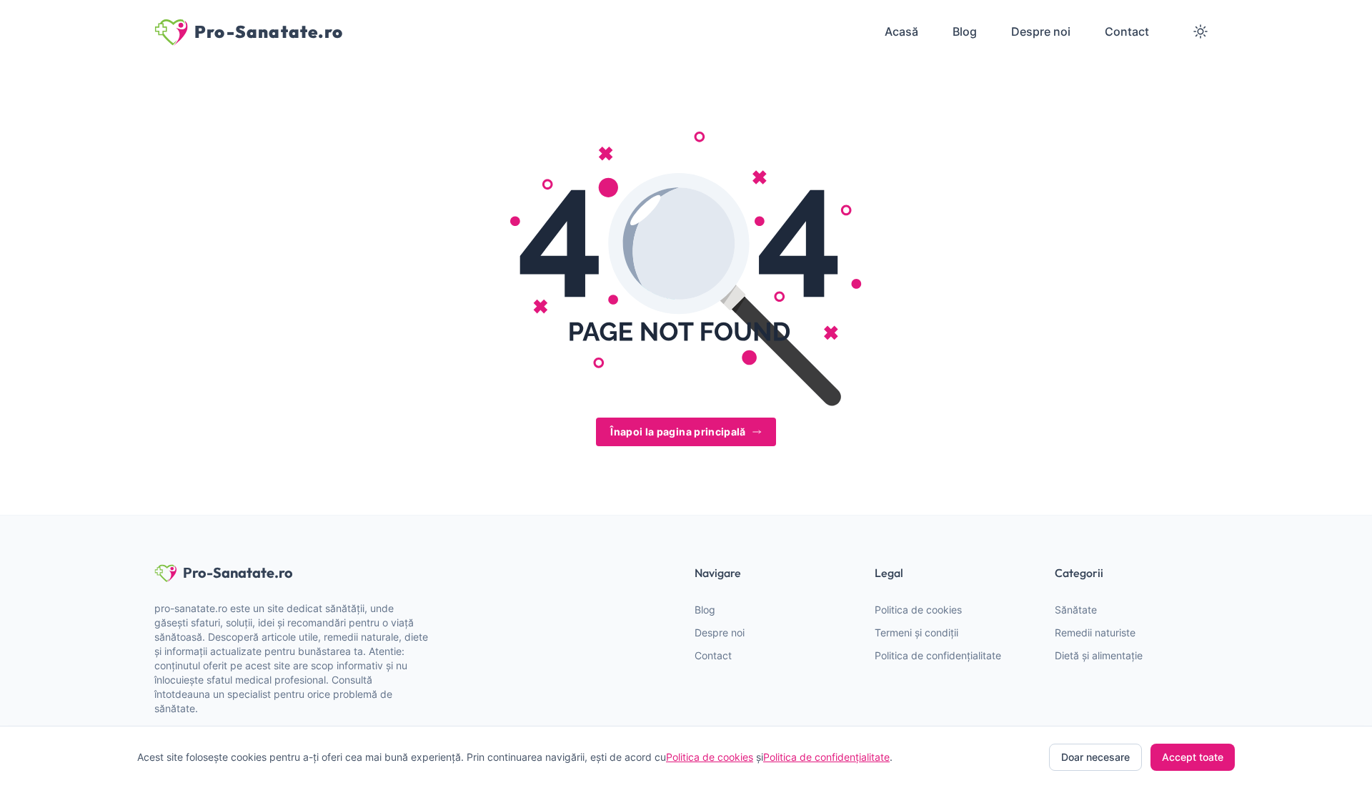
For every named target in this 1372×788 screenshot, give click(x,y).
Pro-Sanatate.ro (238, 572)
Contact (713, 655)
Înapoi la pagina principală (677, 431)
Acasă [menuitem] (901, 31)
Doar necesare (1095, 757)
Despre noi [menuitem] (1040, 31)
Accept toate (1192, 757)
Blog (705, 610)
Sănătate (1076, 610)
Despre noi (720, 632)
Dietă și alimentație (1099, 655)
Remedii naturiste (1095, 632)
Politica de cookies (918, 610)
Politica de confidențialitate (938, 655)
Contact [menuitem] (1127, 31)
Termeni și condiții (916, 632)
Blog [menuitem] (965, 31)
